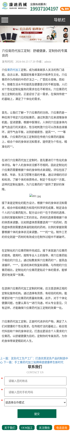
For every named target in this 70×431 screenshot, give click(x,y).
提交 (37, 414)
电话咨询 (61, 427)
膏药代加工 (14, 69)
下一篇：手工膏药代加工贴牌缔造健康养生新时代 (33, 362)
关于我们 (9, 427)
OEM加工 (27, 427)
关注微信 (44, 427)
